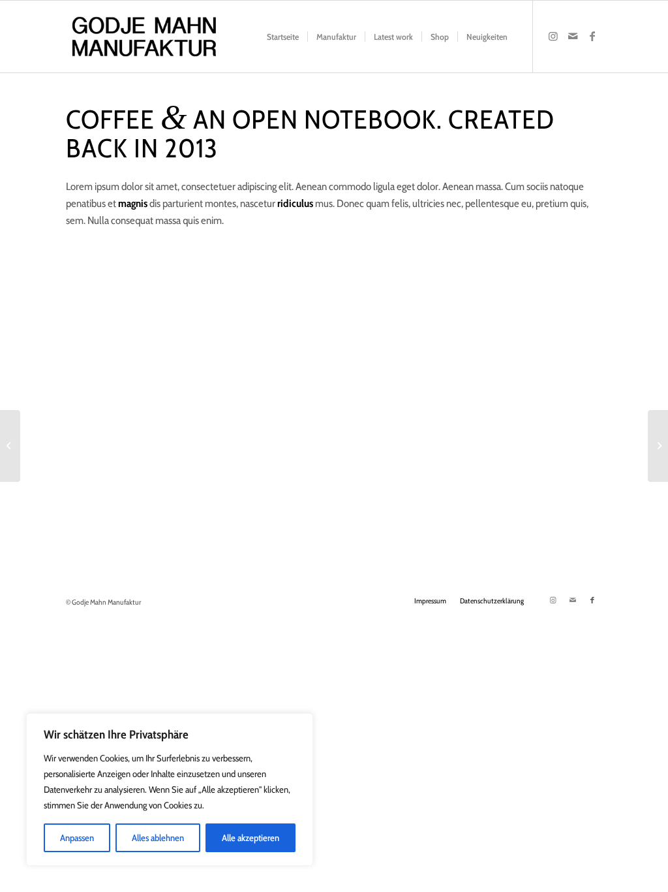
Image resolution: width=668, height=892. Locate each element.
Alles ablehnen (158, 838)
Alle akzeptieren (250, 838)
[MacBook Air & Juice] (10, 446)
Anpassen (77, 838)
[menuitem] (282, 36)
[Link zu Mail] (573, 36)
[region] (169, 789)
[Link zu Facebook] (592, 36)
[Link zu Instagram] (553, 36)
